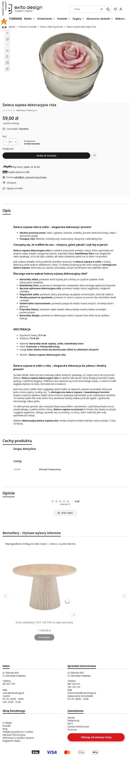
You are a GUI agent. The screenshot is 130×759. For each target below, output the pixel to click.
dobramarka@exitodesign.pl (82, 692)
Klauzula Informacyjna (14, 734)
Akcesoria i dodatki (27, 26)
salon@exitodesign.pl (13, 692)
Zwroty (71, 717)
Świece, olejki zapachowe (51, 26)
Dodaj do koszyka (46, 155)
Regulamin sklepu (11, 740)
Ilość (5, 136)
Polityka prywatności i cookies (18, 731)
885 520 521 (74, 683)
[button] (108, 9)
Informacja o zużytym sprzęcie (18, 737)
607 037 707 (9, 683)
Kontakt (7, 725)
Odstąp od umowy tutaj (96, 737)
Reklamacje (73, 720)
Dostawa (72, 729)
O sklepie (7, 722)
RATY (70, 723)
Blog (5, 728)
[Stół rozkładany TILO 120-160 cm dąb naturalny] (44, 586)
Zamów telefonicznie (78, 726)
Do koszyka (44, 637)
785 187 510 (74, 686)
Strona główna (9, 26)
